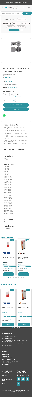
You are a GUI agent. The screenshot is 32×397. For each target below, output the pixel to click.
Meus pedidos (5, 364)
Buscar (14, 30)
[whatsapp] (4, 115)
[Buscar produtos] (27, 13)
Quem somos (5, 354)
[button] (6, 94)
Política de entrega (7, 358)
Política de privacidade (8, 359)
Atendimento (5, 356)
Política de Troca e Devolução (10, 361)
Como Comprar (6, 363)
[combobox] (16, 13)
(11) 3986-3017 (8, 338)
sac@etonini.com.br (11, 336)
